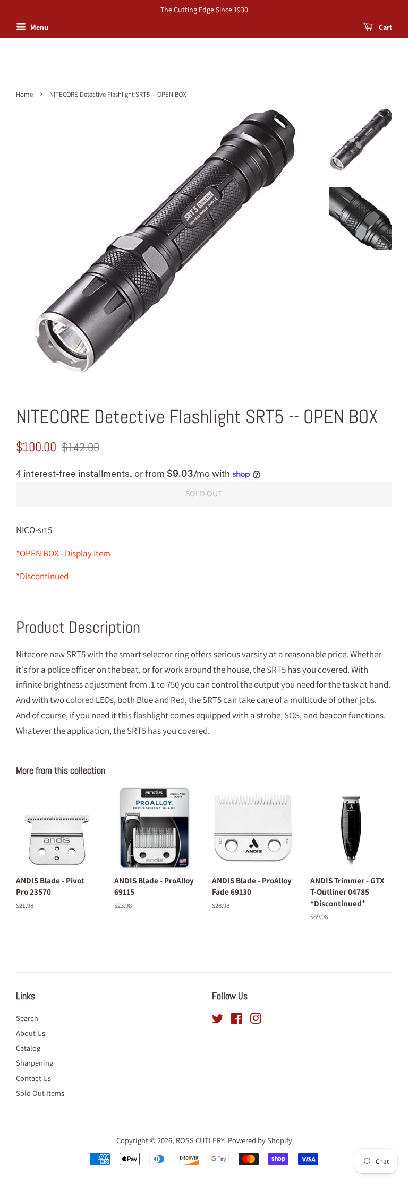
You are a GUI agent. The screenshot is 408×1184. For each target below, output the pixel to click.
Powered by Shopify (260, 1140)
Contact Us (33, 1078)
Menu (38, 27)
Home (24, 94)
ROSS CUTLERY (200, 1140)
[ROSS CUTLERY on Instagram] (255, 1020)
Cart (384, 27)
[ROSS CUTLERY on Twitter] (218, 1020)
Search (27, 1018)
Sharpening (34, 1063)
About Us (30, 1033)
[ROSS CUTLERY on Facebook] (237, 1020)
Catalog (28, 1048)
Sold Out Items (40, 1093)
